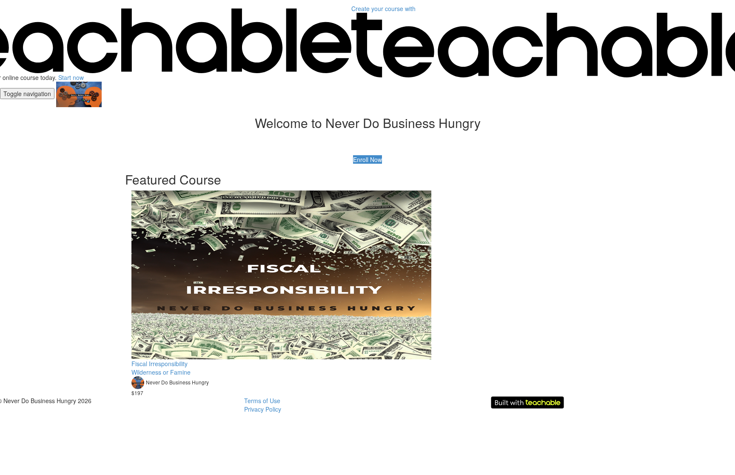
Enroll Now (367, 159)
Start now (71, 77)
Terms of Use (262, 400)
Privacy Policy (262, 409)
